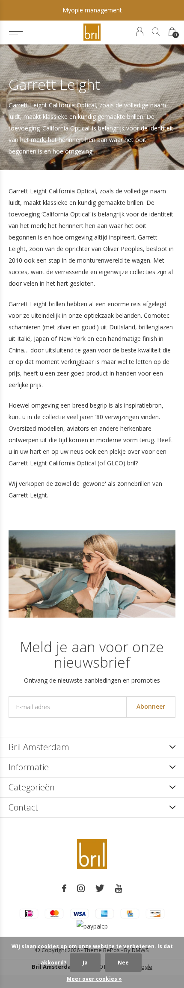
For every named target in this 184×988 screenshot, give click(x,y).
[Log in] (139, 31)
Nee (123, 962)
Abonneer (151, 706)
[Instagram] (81, 888)
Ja (85, 962)
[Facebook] (64, 888)
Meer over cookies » (94, 978)
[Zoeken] (156, 31)
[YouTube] (118, 888)
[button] (15, 31)
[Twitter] (99, 888)
